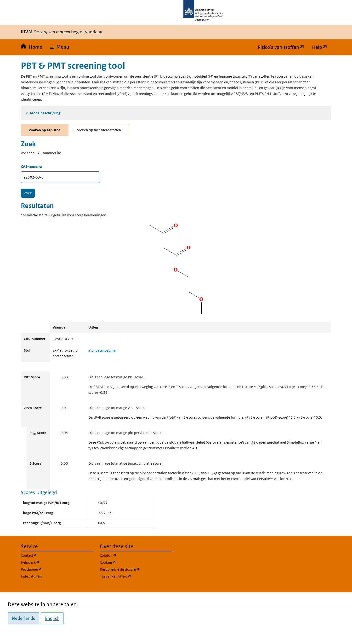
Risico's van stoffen (283, 47)
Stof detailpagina (102, 350)
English (52, 618)
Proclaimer (54, 569)
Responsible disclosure (136, 569)
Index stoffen (31, 576)
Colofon (131, 555)
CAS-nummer (32, 166)
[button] (59, 47)
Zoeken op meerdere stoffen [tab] (98, 130)
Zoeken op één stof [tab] (44, 130)
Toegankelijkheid (136, 576)
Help (321, 47)
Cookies (131, 562)
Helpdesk (53, 562)
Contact (52, 555)
